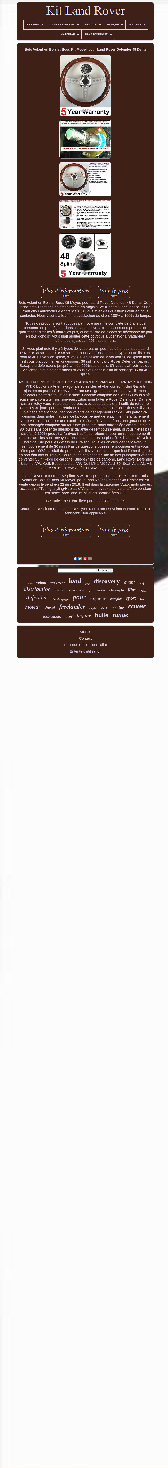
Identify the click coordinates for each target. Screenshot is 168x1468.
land (75, 581)
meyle (92, 608)
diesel (49, 607)
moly (90, 591)
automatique (52, 616)
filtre (132, 589)
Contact (85, 638)
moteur (32, 607)
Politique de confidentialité (85, 645)
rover (137, 606)
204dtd (144, 591)
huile (101, 615)
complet (116, 599)
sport (131, 598)
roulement (57, 583)
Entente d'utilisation (85, 651)
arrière (60, 590)
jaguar (84, 615)
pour (79, 597)
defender (37, 597)
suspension (98, 599)
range (120, 614)
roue (29, 583)
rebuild (104, 608)
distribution (37, 589)
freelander (72, 606)
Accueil (85, 632)
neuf (141, 583)
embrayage (76, 590)
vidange (101, 590)
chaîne (118, 607)
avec (69, 616)
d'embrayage (60, 599)
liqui (87, 584)
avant (129, 582)
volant (41, 582)
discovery (107, 581)
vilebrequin (116, 590)
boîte (142, 599)
